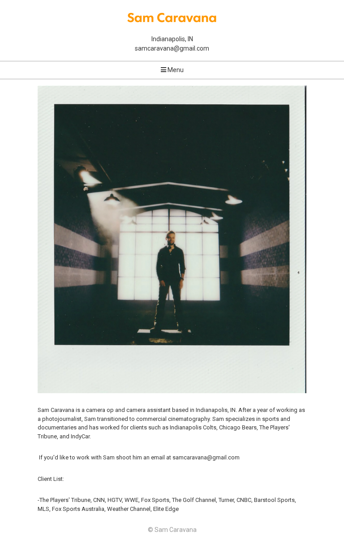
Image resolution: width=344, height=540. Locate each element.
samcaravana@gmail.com (172, 48)
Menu (175, 69)
